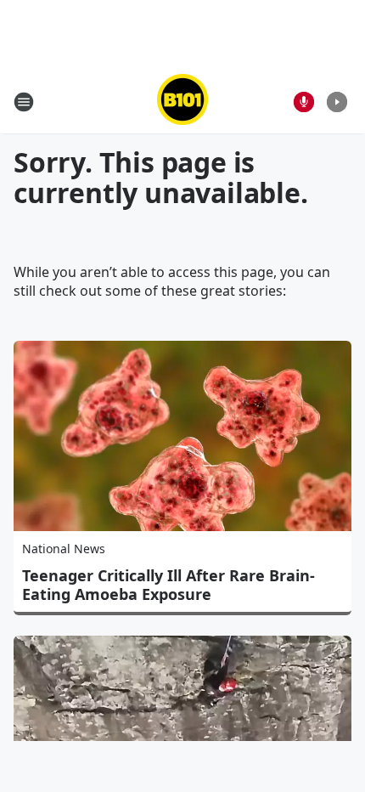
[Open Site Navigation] (24, 102)
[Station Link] (182, 101)
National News (63, 548)
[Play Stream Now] (337, 102)
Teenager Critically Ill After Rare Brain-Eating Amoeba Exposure (168, 584)
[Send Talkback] (304, 102)
